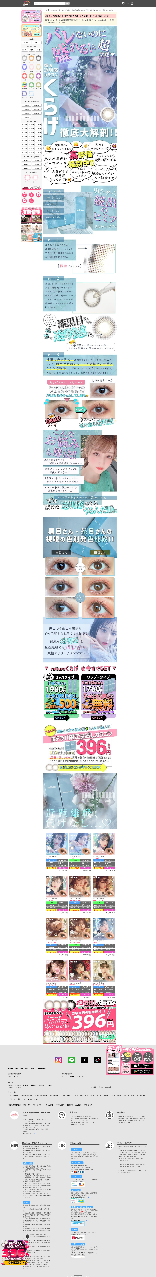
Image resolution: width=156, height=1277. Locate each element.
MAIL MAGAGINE (22, 1068)
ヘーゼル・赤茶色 (27, 1095)
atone (80, 1216)
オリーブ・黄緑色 (102, 1095)
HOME (10, 1068)
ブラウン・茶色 (13, 1095)
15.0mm (18, 1087)
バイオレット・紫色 (14, 1099)
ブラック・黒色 (77, 1095)
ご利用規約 (49, 1105)
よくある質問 (59, 1105)
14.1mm (18, 1085)
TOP (46, 10)
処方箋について (28, 1133)
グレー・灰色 (65, 1095)
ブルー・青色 (140, 1095)
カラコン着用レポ (105, 1087)
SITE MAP (42, 1068)
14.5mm (49, 1085)
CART (33, 1068)
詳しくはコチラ (126, 1122)
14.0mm (10, 1085)
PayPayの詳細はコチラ (78, 1234)
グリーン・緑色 (116, 1095)
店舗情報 (70, 1105)
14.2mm (26, 1085)
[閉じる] (27, 1237)
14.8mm (10, 1087)
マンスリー (81, 1076)
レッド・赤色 (53, 1095)
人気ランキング (13, 1076)
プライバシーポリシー (35, 1105)
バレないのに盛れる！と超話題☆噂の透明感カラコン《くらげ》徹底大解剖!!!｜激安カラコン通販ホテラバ (82, 10)
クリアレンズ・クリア (31, 1099)
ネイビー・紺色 (129, 1095)
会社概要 (78, 1105)
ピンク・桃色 (89, 1095)
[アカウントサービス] (132, 3)
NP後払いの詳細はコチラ (79, 1197)
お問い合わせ (88, 1105)
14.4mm (41, 1085)
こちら (38, 1266)
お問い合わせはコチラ (78, 1124)
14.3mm (33, 1085)
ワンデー (64, 1076)
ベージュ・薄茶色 (41, 1095)
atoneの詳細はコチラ (78, 1220)
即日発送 (93, 1087)
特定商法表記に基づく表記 (17, 1105)
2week (72, 1076)
